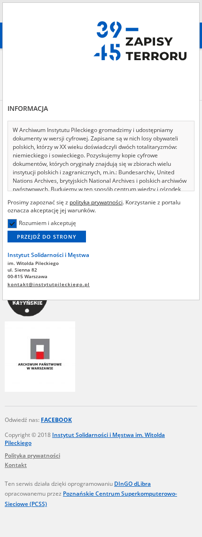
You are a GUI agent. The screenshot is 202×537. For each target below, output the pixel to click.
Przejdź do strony (47, 236)
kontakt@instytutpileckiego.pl (49, 284)
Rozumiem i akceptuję (47, 223)
